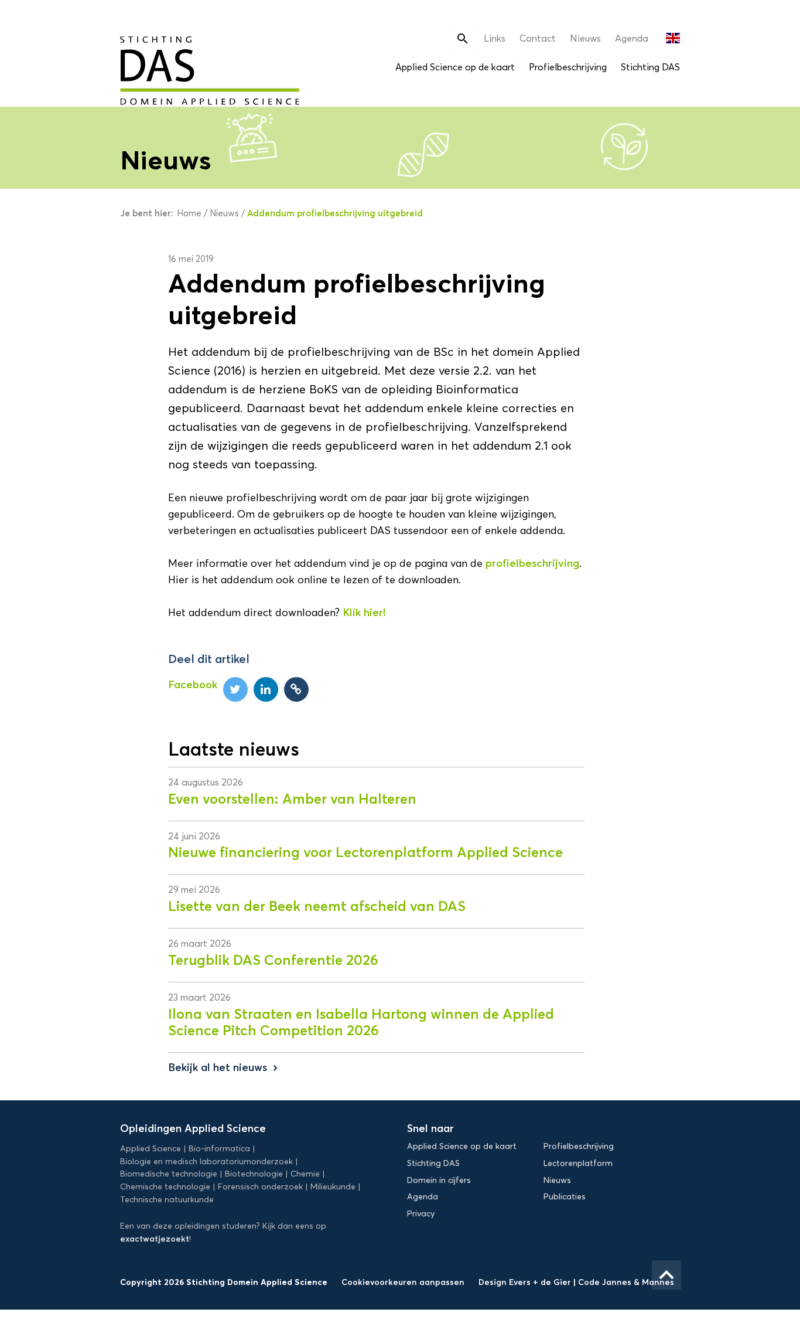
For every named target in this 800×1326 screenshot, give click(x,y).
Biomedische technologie (168, 1174)
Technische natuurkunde (167, 1200)
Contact (537, 38)
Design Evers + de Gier (525, 1282)
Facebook (192, 684)
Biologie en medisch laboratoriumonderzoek (206, 1162)
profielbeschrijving (532, 563)
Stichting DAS (650, 67)
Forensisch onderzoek (260, 1187)
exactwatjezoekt (154, 1238)
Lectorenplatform (578, 1163)
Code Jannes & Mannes (626, 1282)
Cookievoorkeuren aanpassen (402, 1282)
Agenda (631, 38)
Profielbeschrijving (568, 67)
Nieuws (585, 38)
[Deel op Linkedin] (266, 689)
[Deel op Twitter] (235, 689)
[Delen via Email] (296, 689)
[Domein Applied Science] (174, 63)
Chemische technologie (165, 1187)
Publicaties (564, 1197)
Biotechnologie (254, 1174)
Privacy (421, 1214)
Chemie (305, 1174)
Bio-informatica (219, 1149)
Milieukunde (332, 1187)
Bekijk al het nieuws (224, 1067)
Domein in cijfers (439, 1180)
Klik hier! (364, 612)
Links (494, 38)
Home (189, 213)
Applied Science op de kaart (455, 67)
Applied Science (150, 1149)
